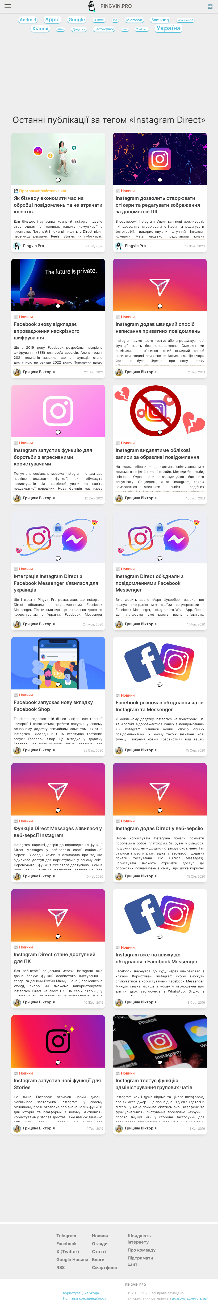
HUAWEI (99, 20)
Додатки (79, 29)
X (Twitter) (67, 1251)
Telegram (66, 1235)
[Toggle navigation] (7, 8)
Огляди (100, 1243)
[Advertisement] (109, 75)
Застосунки (104, 29)
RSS (60, 1267)
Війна (60, 29)
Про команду (142, 1250)
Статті (99, 1251)
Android (28, 19)
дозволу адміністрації (190, 1298)
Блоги (98, 1259)
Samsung (160, 20)
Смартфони (104, 1267)
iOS (115, 20)
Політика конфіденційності (85, 1298)
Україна (168, 28)
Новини (100, 1235)
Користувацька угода (81, 1293)
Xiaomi (40, 28)
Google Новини (72, 1259)
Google (77, 19)
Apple (52, 19)
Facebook (66, 1243)
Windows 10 (185, 20)
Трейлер (141, 29)
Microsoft (134, 20)
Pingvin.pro (114, 6)
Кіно (125, 29)
